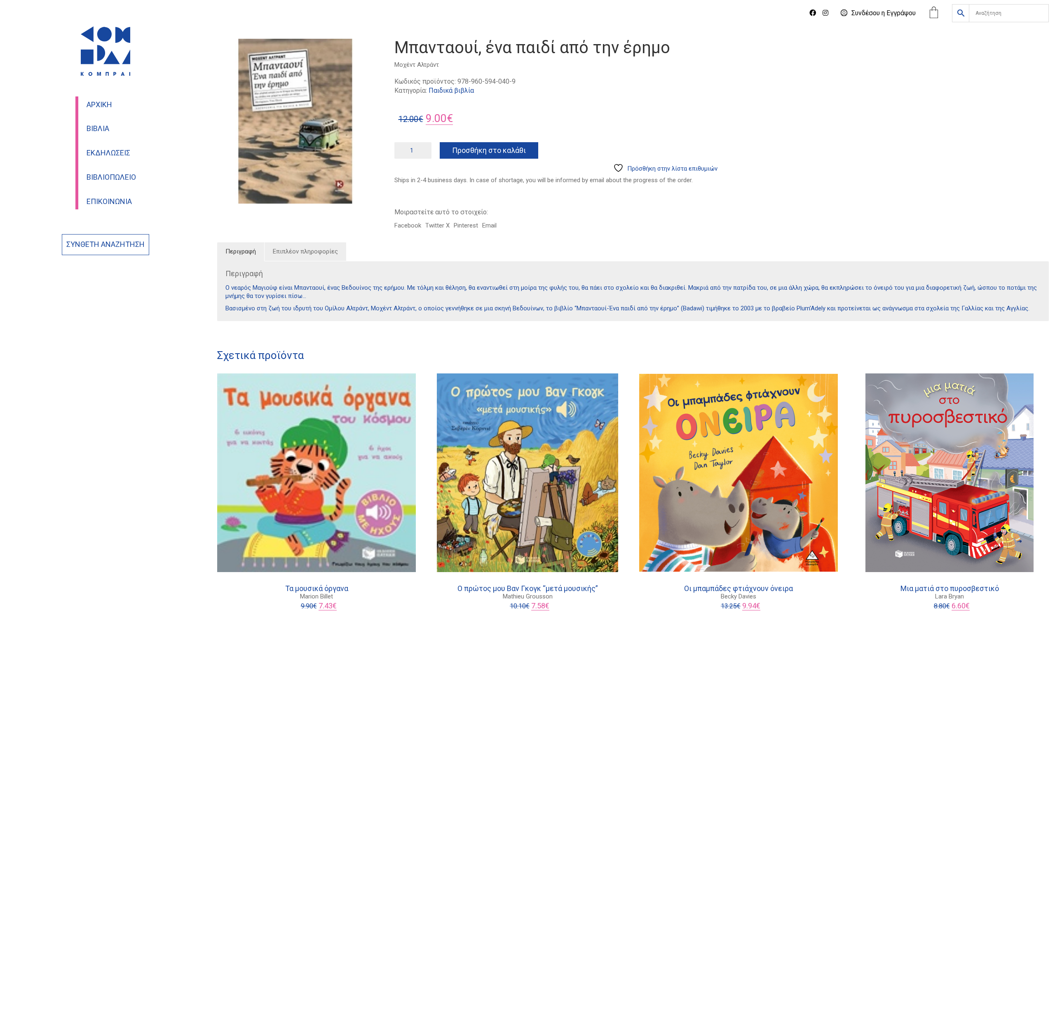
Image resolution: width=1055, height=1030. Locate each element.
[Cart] (934, 13)
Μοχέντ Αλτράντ (416, 64)
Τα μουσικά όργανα (316, 588)
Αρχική (99, 105)
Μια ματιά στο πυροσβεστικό (949, 588)
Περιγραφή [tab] (240, 251)
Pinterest (466, 225)
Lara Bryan (949, 596)
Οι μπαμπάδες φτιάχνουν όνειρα (738, 588)
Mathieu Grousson (528, 596)
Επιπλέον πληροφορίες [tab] (305, 251)
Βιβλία (98, 128)
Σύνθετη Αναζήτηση (105, 244)
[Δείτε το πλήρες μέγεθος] (228, 52)
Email (489, 225)
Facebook (407, 225)
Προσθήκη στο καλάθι (489, 150)
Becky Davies (738, 596)
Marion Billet (316, 596)
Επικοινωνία (109, 201)
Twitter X (437, 225)
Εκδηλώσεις (108, 153)
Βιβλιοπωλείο (111, 177)
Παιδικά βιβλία (451, 90)
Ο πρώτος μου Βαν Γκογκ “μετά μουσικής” (527, 588)
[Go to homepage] (105, 51)
